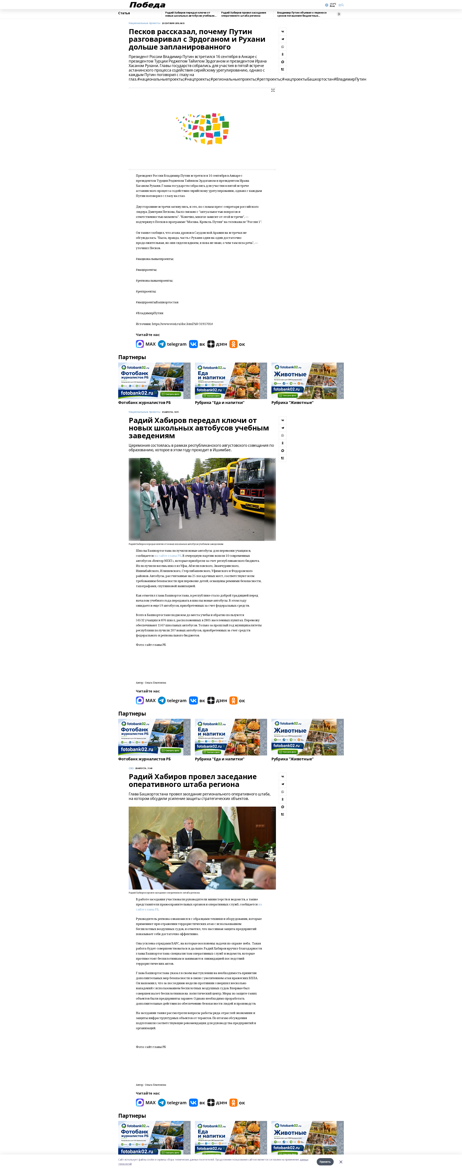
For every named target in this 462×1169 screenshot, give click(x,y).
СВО (131, 768)
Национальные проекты (144, 23)
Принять (325, 1161)
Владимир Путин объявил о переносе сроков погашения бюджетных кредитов (301, 14)
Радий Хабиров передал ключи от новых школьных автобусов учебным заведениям (189, 14)
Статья (124, 13)
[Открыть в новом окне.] (146, 344)
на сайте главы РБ (167, 556)
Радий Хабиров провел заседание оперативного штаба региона (243, 14)
